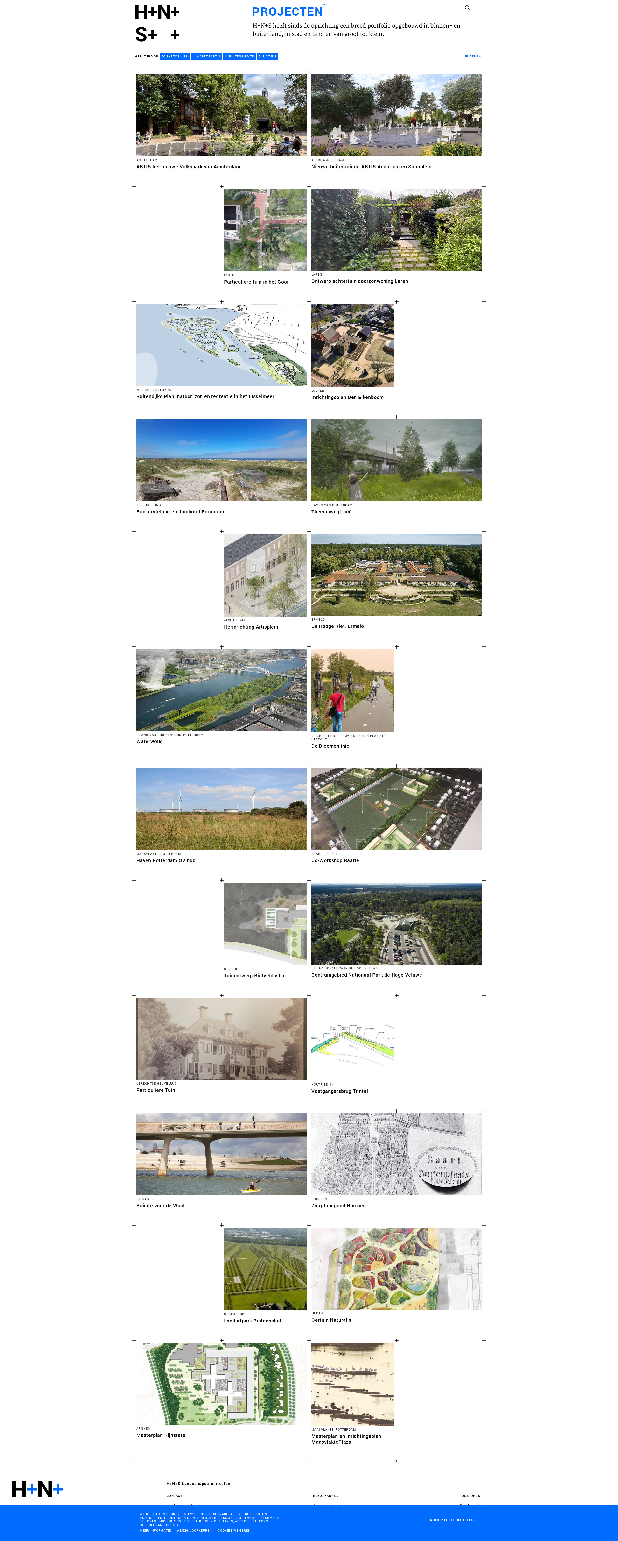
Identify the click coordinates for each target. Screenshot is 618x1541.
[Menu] (478, 8)
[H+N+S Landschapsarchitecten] (37, 1502)
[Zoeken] (467, 8)
